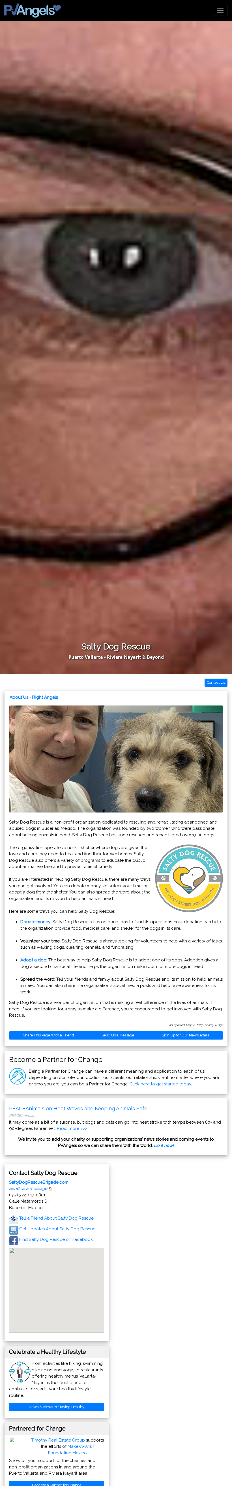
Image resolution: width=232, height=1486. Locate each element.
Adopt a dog (33, 960)
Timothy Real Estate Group (58, 1440)
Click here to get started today (160, 1084)
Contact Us (216, 682)
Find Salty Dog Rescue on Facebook (56, 1239)
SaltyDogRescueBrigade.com (38, 1182)
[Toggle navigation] (220, 10)
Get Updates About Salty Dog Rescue (57, 1228)
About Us (19, 697)
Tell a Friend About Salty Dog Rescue (56, 1218)
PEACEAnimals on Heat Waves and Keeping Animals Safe (78, 1108)
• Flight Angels (43, 697)
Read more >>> (72, 1128)
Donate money (35, 921)
